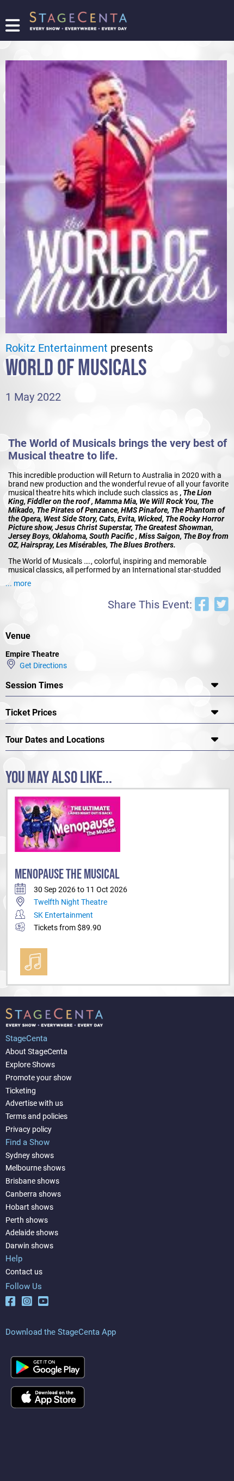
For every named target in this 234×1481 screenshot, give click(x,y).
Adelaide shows (31, 1232)
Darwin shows (29, 1245)
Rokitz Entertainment (56, 348)
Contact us (23, 1271)
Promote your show (38, 1077)
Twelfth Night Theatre (70, 902)
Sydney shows (29, 1155)
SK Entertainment (63, 915)
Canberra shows (33, 1194)
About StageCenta (36, 1051)
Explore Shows (30, 1064)
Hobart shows (29, 1207)
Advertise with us (34, 1103)
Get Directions (41, 665)
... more (18, 583)
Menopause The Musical (67, 874)
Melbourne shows (35, 1167)
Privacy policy (28, 1129)
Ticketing (20, 1090)
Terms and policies (36, 1116)
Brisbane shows (32, 1181)
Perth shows (26, 1220)
